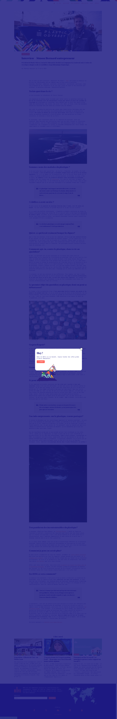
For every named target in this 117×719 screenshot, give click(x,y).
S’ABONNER (41, 361)
